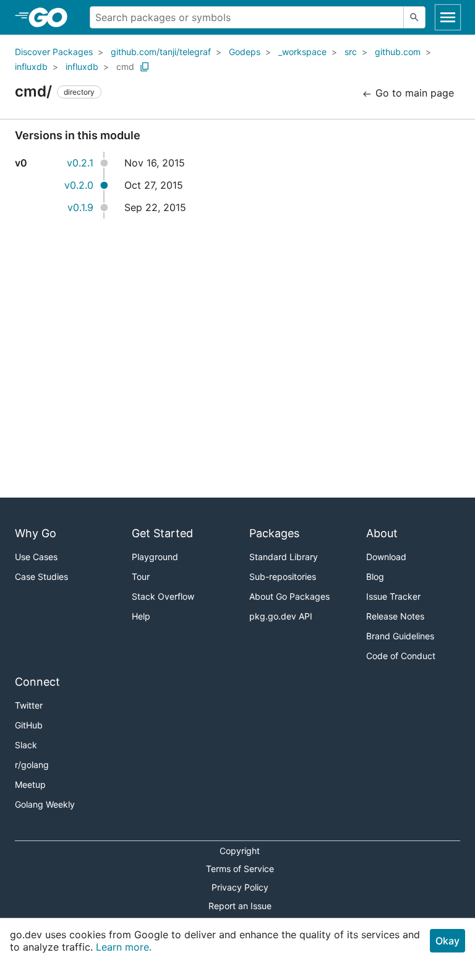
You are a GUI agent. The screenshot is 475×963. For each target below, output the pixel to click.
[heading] (52, 17)
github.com (398, 51)
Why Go (35, 533)
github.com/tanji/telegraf (161, 51)
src (350, 51)
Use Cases (36, 556)
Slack (26, 745)
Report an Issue (240, 905)
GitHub (29, 725)
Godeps (244, 51)
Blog (375, 576)
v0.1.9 (80, 207)
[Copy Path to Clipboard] (144, 66)
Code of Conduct (400, 655)
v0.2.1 (80, 163)
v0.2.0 (78, 185)
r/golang (32, 764)
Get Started (162, 533)
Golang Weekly (45, 804)
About (382, 533)
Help (141, 616)
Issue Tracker (393, 596)
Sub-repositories (282, 576)
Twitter (29, 705)
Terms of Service (240, 868)
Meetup (30, 784)
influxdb (31, 66)
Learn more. (124, 947)
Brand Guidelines (400, 636)
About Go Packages (289, 596)
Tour (141, 576)
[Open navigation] (447, 17)
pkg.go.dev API (280, 616)
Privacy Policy (240, 887)
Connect (37, 681)
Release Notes (395, 616)
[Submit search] (414, 17)
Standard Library (283, 556)
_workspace (302, 51)
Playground (155, 556)
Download (386, 556)
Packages (274, 533)
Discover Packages (54, 51)
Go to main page (413, 93)
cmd (125, 66)
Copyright (240, 850)
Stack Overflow (163, 596)
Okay (447, 941)
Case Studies (41, 576)
